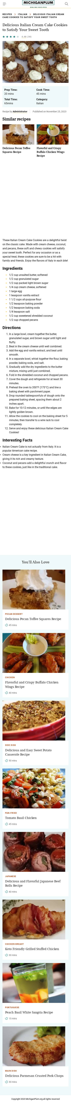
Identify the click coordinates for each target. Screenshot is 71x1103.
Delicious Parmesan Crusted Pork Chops (34, 1075)
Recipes (7, 14)
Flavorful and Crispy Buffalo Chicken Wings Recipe (51, 152)
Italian (22, 14)
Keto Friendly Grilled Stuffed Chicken (32, 949)
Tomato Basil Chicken (21, 818)
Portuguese (12, 1007)
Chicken (10, 677)
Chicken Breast (14, 944)
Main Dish (11, 1071)
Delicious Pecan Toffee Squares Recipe (33, 619)
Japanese (10, 876)
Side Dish (10, 745)
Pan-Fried (11, 813)
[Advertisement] (35, 198)
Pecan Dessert (14, 614)
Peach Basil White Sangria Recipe (29, 1012)
